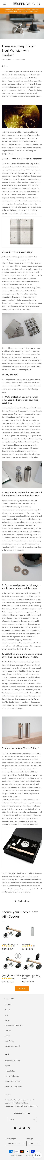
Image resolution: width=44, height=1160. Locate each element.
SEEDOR (8, 873)
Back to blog (23, 901)
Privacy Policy (10, 1071)
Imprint (7, 1066)
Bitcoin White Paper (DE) (14, 1025)
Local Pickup (9, 1041)
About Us (8, 1005)
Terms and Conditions (13, 1060)
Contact (7, 1020)
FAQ (6, 1015)
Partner (7, 1036)
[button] (4, 3)
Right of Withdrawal (12, 1076)
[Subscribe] (34, 1119)
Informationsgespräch (12, 1046)
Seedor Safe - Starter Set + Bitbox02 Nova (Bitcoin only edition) (31, 977)
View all (22, 988)
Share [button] (6, 66)
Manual (7, 1010)
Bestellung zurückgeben (13, 1086)
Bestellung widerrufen (12, 1081)
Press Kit (8, 1030)
